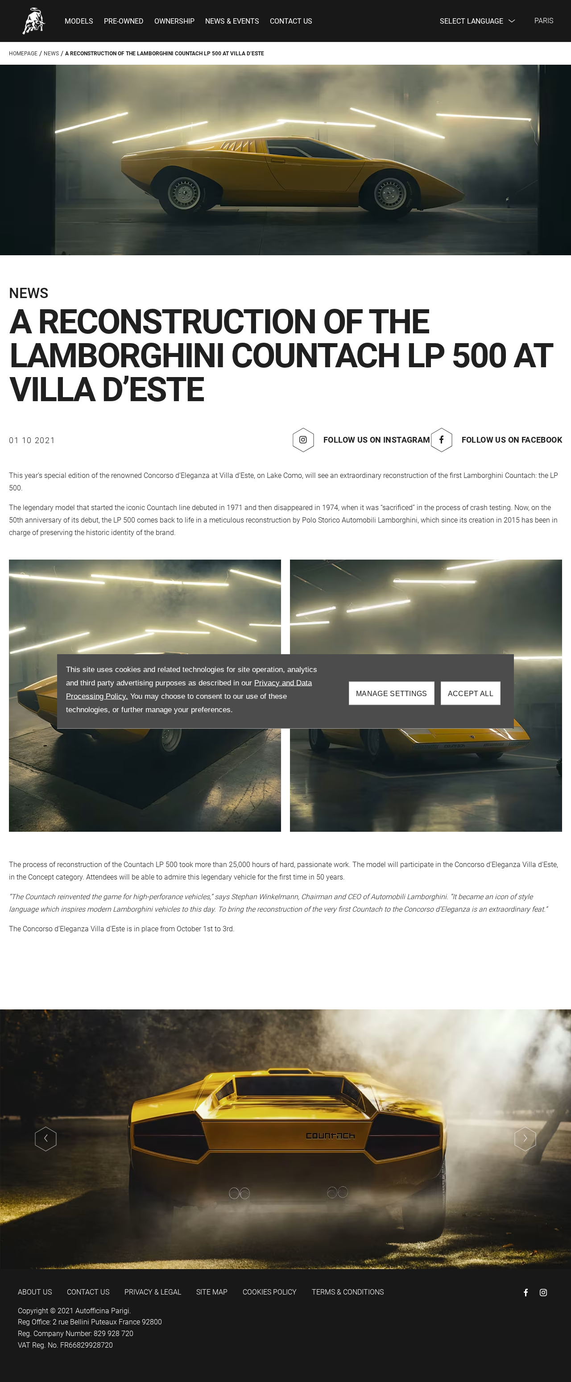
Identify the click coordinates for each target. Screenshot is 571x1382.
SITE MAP (212, 1292)
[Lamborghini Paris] (34, 21)
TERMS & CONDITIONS (348, 1292)
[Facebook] (526, 1292)
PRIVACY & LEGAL (152, 1292)
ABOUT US (35, 1292)
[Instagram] (543, 1292)
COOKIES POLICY (270, 1292)
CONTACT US (88, 1292)
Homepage (23, 53)
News (51, 53)
